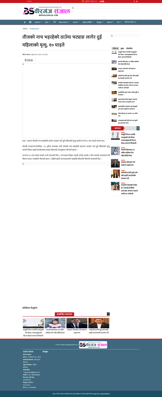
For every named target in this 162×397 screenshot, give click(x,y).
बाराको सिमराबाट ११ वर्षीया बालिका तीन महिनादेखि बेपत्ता (55, 331)
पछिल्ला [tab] (115, 48)
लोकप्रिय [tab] (129, 48)
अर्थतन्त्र (109, 22)
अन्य (118, 22)
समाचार (37, 22)
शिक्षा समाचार (63, 22)
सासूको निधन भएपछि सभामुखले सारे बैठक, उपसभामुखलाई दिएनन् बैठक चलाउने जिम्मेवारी (33, 332)
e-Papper (29, 1)
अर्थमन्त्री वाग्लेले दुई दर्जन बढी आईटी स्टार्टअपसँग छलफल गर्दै (99, 331)
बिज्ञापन (78, 394)
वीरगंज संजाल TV (130, 22)
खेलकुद (99, 22)
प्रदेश (46, 22)
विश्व (54, 22)
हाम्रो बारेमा (89, 394)
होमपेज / (25, 29)
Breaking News (34, 29)
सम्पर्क (83, 394)
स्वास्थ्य (75, 22)
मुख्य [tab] (122, 48)
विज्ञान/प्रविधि (87, 22)
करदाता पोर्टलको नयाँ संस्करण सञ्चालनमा (77, 331)
